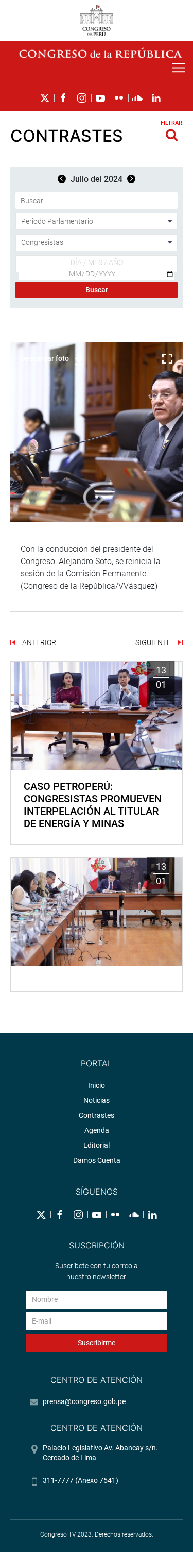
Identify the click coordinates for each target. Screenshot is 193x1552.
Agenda (96, 1130)
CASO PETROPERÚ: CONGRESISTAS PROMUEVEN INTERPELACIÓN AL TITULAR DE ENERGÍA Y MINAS (93, 805)
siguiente (153, 642)
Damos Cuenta (96, 1160)
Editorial (96, 1145)
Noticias (96, 1100)
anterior (38, 642)
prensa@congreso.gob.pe (84, 1401)
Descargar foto (45, 358)
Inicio (96, 1085)
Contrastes (96, 1115)
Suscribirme (96, 1343)
